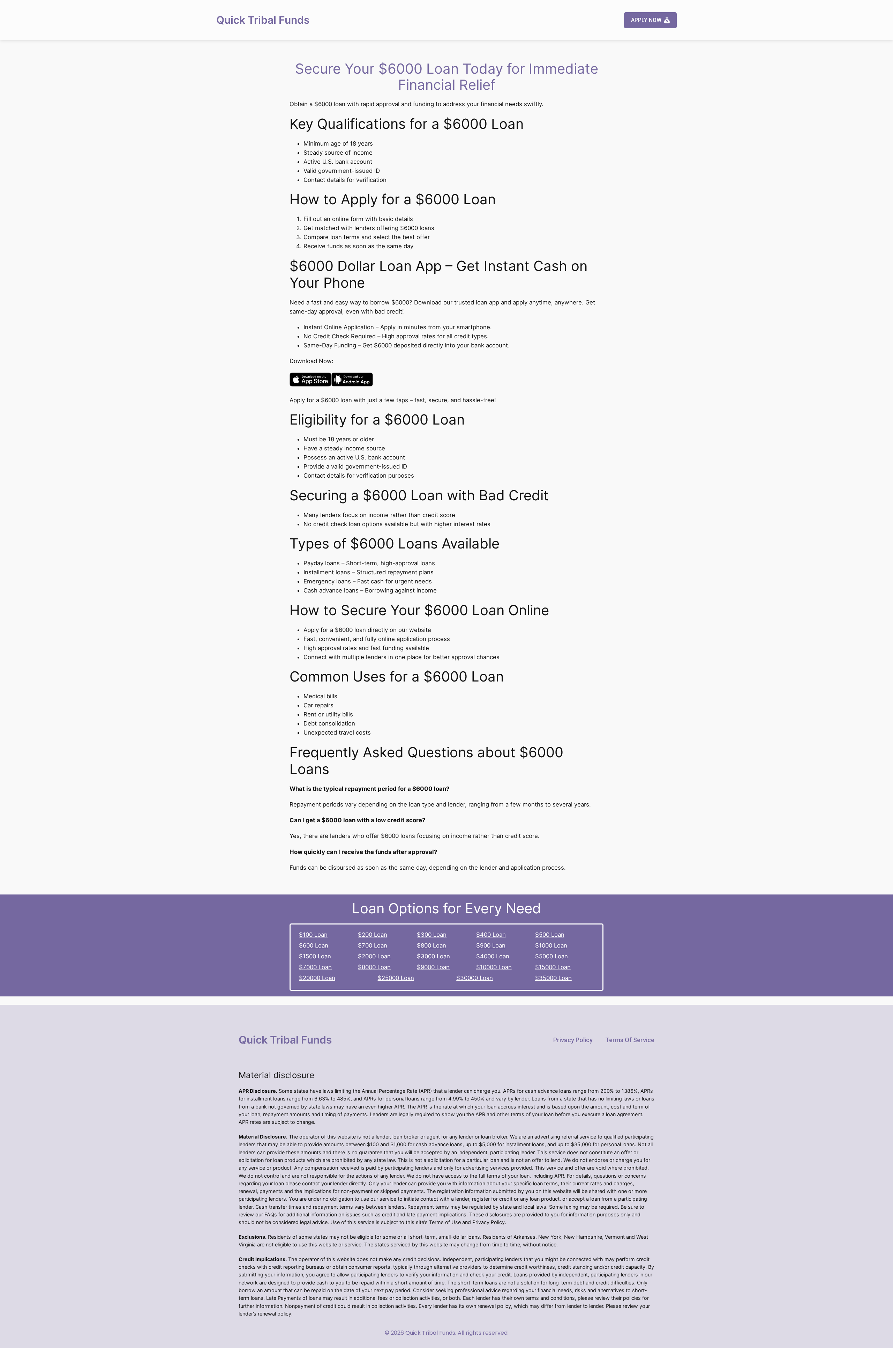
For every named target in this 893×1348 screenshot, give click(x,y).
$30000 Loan (474, 977)
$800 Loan (431, 945)
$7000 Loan (315, 967)
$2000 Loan (374, 956)
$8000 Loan (374, 967)
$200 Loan (372, 934)
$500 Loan (549, 934)
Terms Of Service (629, 1040)
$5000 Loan (551, 956)
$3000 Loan (433, 956)
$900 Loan (490, 945)
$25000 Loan (396, 977)
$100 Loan (313, 934)
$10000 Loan (494, 967)
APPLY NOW (646, 20)
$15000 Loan (553, 967)
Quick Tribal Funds (262, 20)
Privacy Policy (573, 1040)
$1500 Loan (315, 956)
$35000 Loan (553, 977)
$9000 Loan (433, 967)
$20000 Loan (317, 977)
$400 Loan (491, 934)
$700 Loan (372, 945)
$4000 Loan (492, 956)
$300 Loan (431, 934)
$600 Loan (313, 945)
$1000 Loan (551, 945)
